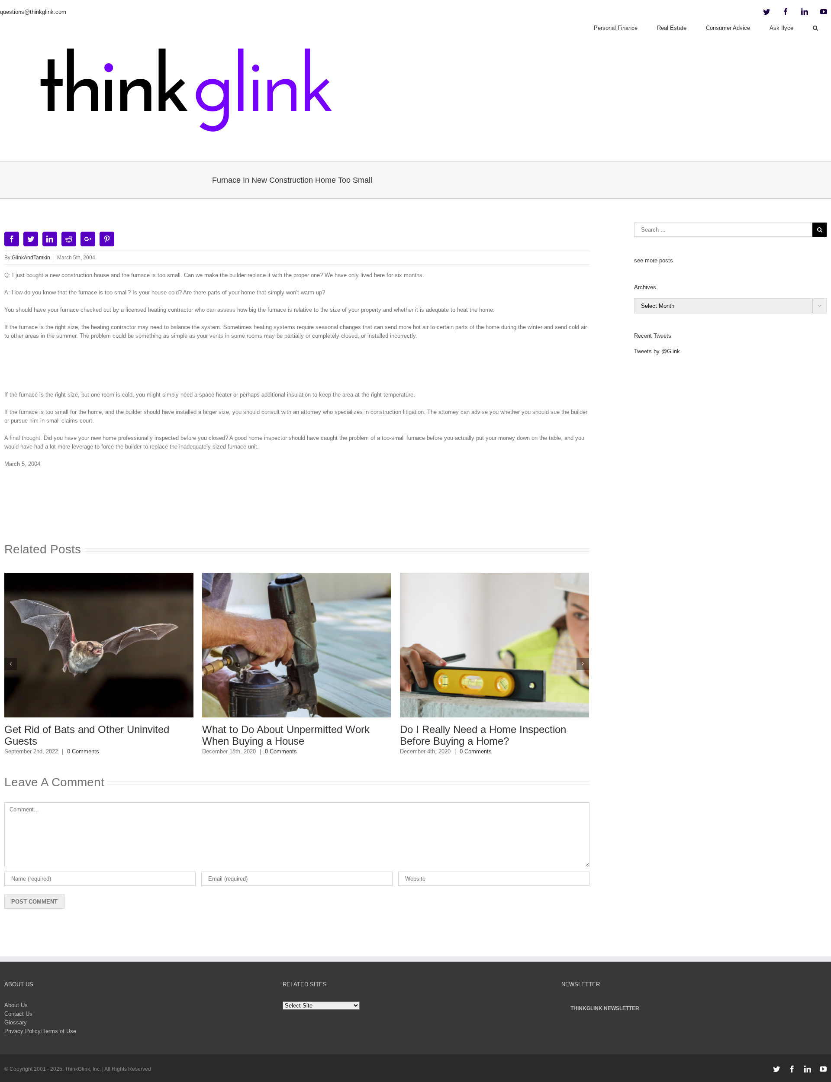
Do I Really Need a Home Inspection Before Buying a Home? (483, 734)
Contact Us (18, 1014)
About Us (16, 1005)
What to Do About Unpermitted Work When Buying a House (286, 734)
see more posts (653, 260)
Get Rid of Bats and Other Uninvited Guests (86, 734)
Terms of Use (59, 1031)
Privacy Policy (22, 1031)
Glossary (15, 1022)
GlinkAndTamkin (31, 258)
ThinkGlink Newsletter (604, 1008)
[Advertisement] (296, 368)
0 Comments (83, 751)
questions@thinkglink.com (33, 12)
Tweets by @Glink (657, 351)
